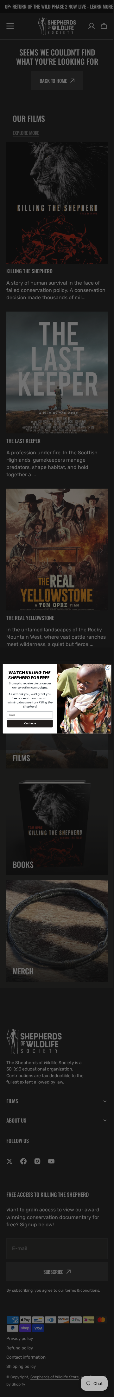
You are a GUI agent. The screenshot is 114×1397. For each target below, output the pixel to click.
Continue (28, 723)
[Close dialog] (105, 667)
